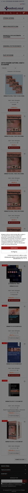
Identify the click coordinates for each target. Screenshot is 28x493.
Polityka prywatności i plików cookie (17, 255)
